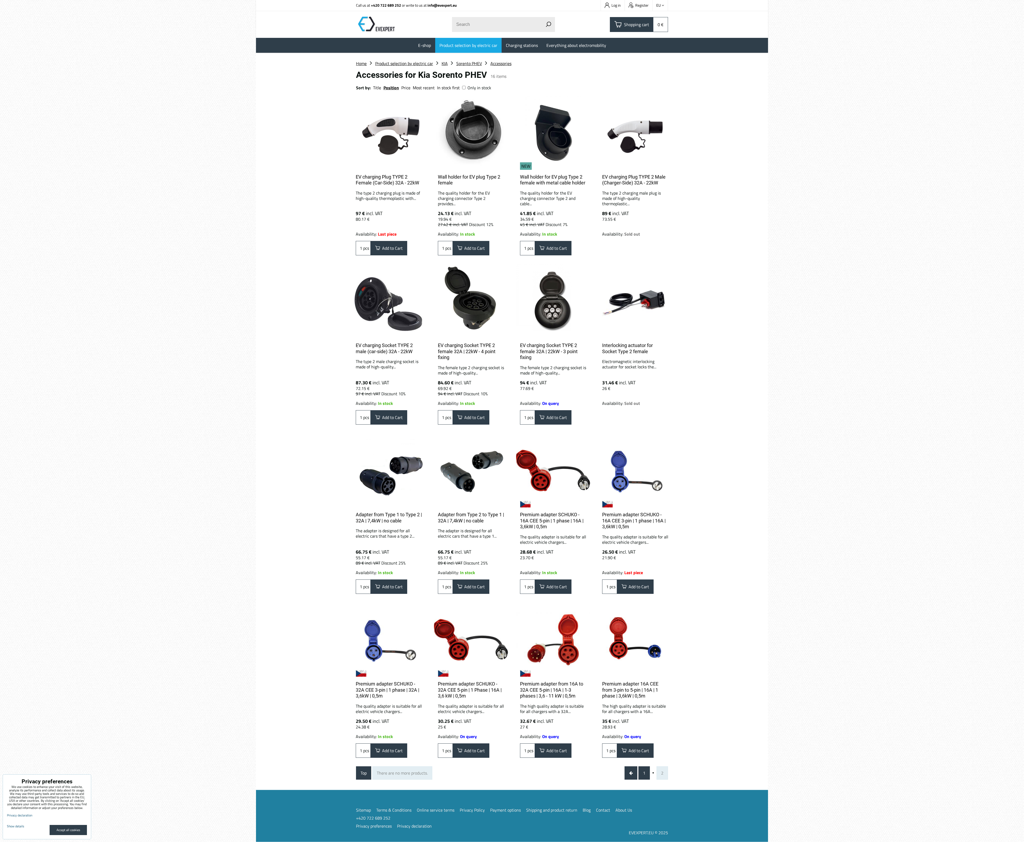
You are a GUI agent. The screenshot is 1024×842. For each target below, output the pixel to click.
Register (642, 5)
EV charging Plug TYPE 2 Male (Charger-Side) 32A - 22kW (634, 180)
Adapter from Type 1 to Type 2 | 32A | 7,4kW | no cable (389, 517)
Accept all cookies (68, 829)
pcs (365, 248)
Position (391, 87)
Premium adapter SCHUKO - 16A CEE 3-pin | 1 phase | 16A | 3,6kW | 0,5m (634, 520)
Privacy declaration (414, 826)
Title (377, 87)
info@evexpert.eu (442, 5)
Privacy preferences (374, 826)
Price (405, 87)
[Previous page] (631, 773)
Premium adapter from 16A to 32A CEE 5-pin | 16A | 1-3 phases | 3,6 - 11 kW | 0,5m (551, 690)
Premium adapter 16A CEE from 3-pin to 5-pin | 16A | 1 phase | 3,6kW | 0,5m (630, 690)
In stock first (448, 87)
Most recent (424, 87)
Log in (616, 5)
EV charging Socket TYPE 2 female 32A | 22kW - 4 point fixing (466, 351)
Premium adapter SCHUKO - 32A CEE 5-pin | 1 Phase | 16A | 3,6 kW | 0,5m (470, 690)
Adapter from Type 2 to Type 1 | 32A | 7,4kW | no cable (471, 517)
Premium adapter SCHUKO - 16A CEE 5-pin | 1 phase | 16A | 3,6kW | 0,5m (551, 520)
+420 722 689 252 (386, 5)
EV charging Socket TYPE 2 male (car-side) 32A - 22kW (384, 348)
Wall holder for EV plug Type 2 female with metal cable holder (552, 180)
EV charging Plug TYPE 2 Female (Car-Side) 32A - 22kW (387, 180)
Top (364, 773)
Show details (15, 826)
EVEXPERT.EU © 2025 (648, 832)
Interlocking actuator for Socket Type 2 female (627, 348)
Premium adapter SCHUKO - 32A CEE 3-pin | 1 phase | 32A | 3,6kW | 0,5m (387, 690)
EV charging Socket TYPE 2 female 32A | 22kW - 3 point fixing (549, 351)
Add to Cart (391, 248)
